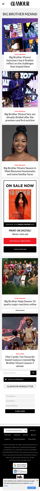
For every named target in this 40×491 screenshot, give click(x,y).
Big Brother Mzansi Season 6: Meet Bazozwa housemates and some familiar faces (20, 171)
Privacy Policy (32, 439)
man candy (20, 354)
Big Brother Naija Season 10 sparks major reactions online (20, 303)
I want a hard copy (20, 249)
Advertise (25, 435)
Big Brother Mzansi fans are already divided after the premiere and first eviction (20, 117)
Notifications (7, 435)
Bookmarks (17, 435)
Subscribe (20, 411)
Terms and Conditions (19, 439)
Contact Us (7, 439)
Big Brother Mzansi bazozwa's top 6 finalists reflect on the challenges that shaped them (20, 62)
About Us (33, 435)
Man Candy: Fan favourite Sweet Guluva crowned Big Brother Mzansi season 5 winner (20, 361)
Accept (31, 488)
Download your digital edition (20, 241)
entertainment (20, 54)
